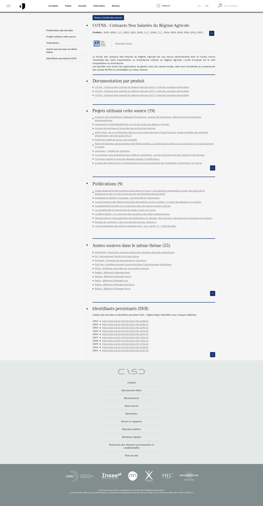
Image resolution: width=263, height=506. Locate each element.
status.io (166, 5)
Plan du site (131, 455)
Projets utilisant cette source (61, 36)
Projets (68, 6)
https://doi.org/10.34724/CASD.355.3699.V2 (125, 334)
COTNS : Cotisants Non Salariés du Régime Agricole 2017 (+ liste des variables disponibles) (142, 95)
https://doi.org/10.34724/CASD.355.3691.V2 (125, 331)
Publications (99, 6)
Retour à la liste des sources (108, 17)
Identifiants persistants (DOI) (61, 58)
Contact (131, 382)
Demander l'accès (123, 43)
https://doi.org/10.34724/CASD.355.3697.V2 (125, 350)
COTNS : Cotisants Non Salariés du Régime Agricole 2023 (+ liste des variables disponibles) (142, 87)
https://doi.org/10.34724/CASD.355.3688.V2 (125, 321)
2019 (146, 32)
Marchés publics (131, 429)
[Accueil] (22, 6)
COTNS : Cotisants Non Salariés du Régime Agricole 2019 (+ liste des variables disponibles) (142, 91)
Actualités (53, 6)
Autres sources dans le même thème (61, 51)
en (199, 5)
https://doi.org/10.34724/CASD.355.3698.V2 (125, 347)
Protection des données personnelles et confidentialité (131, 446)
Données (82, 6)
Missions (116, 6)
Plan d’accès (132, 406)
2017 (160, 32)
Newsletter (131, 413)
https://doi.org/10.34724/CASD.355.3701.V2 (125, 340)
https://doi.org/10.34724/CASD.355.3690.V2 (125, 327)
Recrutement (131, 398)
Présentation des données (59, 30)
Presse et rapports (131, 421)
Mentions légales (131, 437)
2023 (119, 32)
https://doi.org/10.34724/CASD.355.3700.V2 (125, 337)
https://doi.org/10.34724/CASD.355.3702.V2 (125, 343)
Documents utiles (131, 390)
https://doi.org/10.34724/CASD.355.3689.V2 (125, 324)
